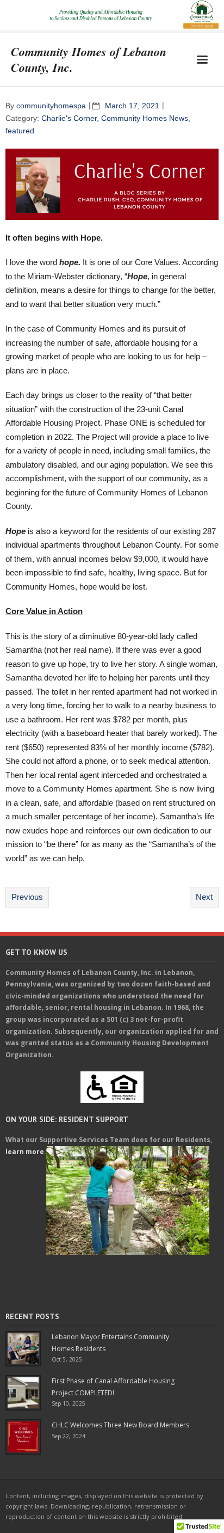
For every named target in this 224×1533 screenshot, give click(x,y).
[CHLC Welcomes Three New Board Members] (23, 1437)
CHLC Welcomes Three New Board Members (120, 1425)
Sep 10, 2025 (68, 1403)
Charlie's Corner (69, 118)
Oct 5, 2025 (67, 1359)
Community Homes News (144, 118)
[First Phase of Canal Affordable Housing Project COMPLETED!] (23, 1393)
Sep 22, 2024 (68, 1436)
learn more (24, 1151)
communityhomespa (51, 106)
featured (19, 131)
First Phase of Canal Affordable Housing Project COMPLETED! (113, 1386)
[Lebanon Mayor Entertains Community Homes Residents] (23, 1348)
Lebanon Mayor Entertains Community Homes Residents (110, 1342)
